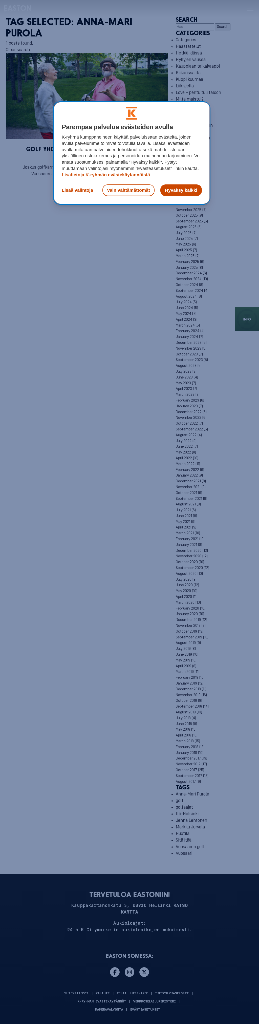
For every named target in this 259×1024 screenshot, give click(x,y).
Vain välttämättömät (128, 190)
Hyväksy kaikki (181, 190)
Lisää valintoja (77, 190)
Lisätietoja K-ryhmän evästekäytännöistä (106, 174)
